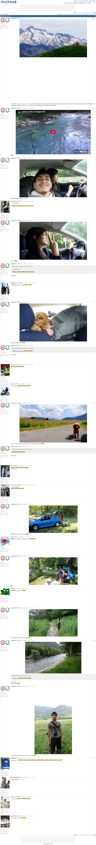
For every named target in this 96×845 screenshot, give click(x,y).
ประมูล (86, 1)
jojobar (12, 384)
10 (88, 12)
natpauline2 (13, 18)
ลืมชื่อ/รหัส (82, 3)
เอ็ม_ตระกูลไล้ (14, 777)
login (65, 3)
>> (91, 12)
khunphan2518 (14, 283)
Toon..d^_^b (13, 364)
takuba (12, 588)
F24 (11, 465)
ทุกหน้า (94, 12)
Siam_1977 (13, 536)
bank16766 (13, 816)
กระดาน (80, 1)
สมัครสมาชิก (69, 3)
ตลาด (90, 1)
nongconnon (13, 201)
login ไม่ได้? (88, 3)
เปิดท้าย (93, 1)
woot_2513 (13, 485)
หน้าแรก (76, 1)
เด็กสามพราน (13, 758)
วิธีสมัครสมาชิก (76, 3)
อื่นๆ (7, 14)
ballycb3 (12, 796)
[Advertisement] (48, 839)
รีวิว (83, 1)
